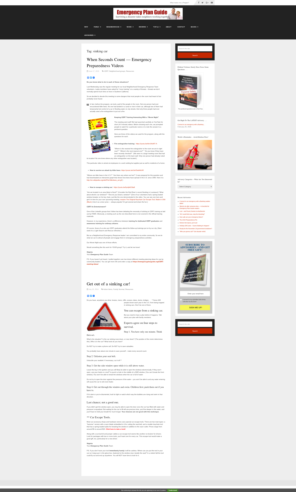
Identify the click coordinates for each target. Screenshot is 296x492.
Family (96, 27)
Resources (130, 71)
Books (193, 27)
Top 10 (156, 27)
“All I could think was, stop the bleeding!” (192, 214)
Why (86, 27)
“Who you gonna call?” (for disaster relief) (192, 231)
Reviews (142, 27)
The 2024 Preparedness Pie (188, 220)
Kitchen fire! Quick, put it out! (188, 223)
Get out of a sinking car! (108, 284)
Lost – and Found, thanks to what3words (192, 211)
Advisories (88, 35)
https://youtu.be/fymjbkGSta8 (124, 187)
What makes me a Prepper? (179, 3)
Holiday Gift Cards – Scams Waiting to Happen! (194, 226)
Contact (181, 27)
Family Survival (118, 289)
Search (195, 55)
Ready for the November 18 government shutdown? (196, 228)
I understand (173, 490)
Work (129, 27)
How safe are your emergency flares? (191, 217)
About (168, 27)
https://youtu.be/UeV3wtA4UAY (132, 170)
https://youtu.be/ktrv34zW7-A (146, 144)
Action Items (107, 289)
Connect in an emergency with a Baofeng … (191, 124)
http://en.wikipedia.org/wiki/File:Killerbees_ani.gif (104, 180)
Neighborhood (112, 27)
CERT (106, 71)
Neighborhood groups (117, 71)
